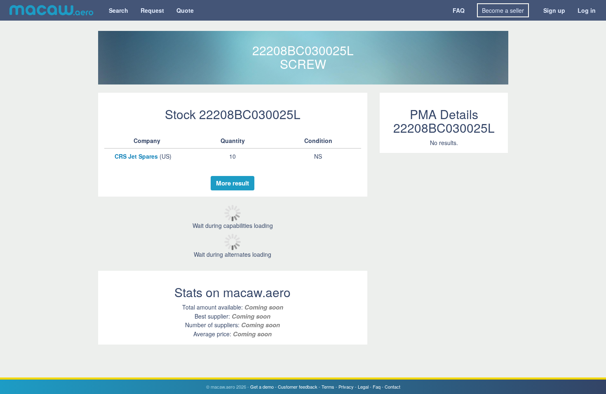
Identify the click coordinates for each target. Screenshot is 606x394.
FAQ (459, 10)
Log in (587, 10)
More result (232, 183)
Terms (328, 386)
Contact (392, 386)
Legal (363, 386)
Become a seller (503, 10)
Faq (377, 386)
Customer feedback (297, 386)
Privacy (346, 386)
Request (152, 10)
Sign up (554, 10)
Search (118, 10)
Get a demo (262, 386)
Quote (185, 10)
